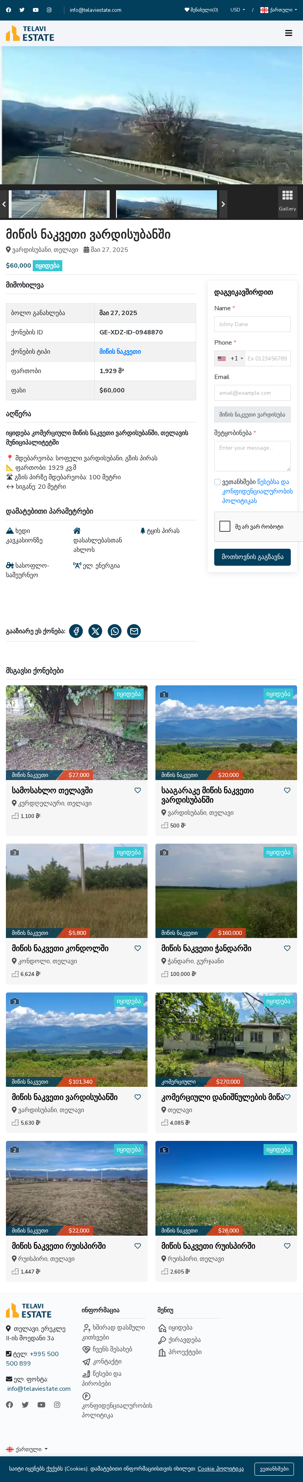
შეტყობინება (233, 433)
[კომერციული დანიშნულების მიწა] (226, 1039)
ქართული (281, 10)
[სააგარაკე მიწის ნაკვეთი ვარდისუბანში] (226, 732)
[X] (26, 10)
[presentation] (4, 204)
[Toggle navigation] (289, 33)
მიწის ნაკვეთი (120, 351)
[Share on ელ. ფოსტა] (134, 631)
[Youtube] (40, 10)
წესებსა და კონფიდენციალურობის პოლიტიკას (257, 491)
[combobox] (230, 358)
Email (222, 377)
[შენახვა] (138, 790)
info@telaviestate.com (96, 10)
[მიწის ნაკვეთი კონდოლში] (77, 891)
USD (235, 10)
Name (223, 308)
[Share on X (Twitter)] (95, 631)
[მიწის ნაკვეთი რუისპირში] (77, 1188)
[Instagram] (52, 10)
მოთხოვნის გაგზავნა (253, 557)
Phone (224, 342)
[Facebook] (12, 10)
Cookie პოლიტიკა (221, 1469)
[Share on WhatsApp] (115, 631)
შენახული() (203, 10)
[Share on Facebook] (76, 631)
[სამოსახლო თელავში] (77, 732)
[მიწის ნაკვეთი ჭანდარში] (226, 891)
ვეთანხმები (274, 1469)
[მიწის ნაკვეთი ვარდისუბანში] (77, 1039)
